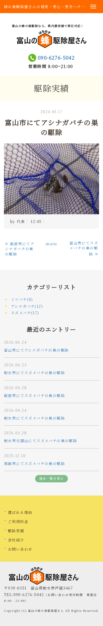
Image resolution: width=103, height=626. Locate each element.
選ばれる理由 (20, 512)
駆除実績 (16, 530)
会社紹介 (16, 539)
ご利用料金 (18, 521)
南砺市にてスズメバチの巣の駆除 (34, 463)
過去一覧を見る (51, 478)
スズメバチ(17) (25, 312)
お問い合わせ (20, 549)
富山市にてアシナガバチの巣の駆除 (36, 350)
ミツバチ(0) (22, 299)
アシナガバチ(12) (27, 306)
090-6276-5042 (56, 57)
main (51, 243)
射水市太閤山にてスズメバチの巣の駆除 (40, 440)
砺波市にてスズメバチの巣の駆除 (34, 395)
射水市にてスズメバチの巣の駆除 (34, 372)
